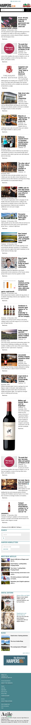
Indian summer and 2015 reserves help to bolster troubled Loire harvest (23, 334)
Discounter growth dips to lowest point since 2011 (23, 216)
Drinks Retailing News (5, 704)
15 (12, 527)
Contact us (4, 676)
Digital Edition (3, 689)
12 (8, 527)
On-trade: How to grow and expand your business (23, 482)
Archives (3, 698)
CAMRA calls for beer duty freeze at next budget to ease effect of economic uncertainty (24, 192)
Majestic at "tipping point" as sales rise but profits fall (24, 118)
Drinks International (5, 706)
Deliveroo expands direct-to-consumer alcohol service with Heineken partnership (23, 141)
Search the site (4, 691)
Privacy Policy (4, 693)
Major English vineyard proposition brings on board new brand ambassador (23, 262)
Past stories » (26, 653)
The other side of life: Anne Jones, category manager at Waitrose (23, 166)
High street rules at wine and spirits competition (23, 95)
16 (14, 527)
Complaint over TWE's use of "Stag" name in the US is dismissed (23, 70)
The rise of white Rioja (17, 641)
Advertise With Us (6, 677)
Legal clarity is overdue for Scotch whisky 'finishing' (23, 378)
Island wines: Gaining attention (19, 635)
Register (2, 686)
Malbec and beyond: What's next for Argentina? (23, 403)
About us (4, 674)
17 (15, 527)
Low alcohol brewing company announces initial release (24, 357)
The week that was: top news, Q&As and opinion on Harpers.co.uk (24, 46)
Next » (20, 527)
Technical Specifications (5, 680)
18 (17, 527)
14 (11, 527)
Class (2, 707)
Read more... (5, 39)
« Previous (4, 527)
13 (9, 527)
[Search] (22, 10)
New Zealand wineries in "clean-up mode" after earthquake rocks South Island (23, 238)
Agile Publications (6, 701)
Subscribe (5, 549)
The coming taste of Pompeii (18, 647)
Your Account (5, 695)
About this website (7, 683)
